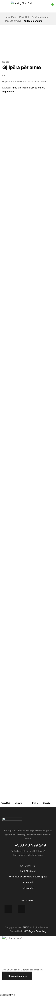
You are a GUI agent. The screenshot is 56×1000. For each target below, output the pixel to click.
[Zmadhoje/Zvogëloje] (6, 983)
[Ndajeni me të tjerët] (32, 983)
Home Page (10, 16)
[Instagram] (21, 909)
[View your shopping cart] (50, 6)
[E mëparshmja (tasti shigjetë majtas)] (6, 990)
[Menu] (3, 6)
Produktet (24, 16)
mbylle (11, 994)
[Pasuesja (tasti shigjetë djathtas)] (19, 990)
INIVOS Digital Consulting (33, 931)
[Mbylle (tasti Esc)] (45, 983)
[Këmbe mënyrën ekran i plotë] (19, 983)
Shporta (46, 802)
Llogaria (18, 802)
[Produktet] (2, 799)
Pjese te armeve (13, 20)
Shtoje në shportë (17, 975)
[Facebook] (8, 909)
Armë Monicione (40, 16)
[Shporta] (44, 799)
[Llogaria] (16, 799)
